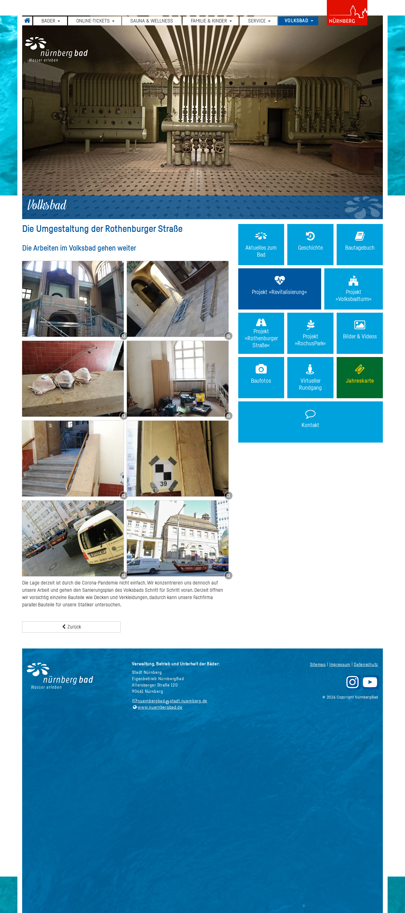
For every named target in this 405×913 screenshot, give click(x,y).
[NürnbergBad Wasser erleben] (202, 49)
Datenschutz (366, 664)
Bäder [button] (48, 20)
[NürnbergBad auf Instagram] (352, 684)
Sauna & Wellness (151, 20)
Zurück (73, 626)
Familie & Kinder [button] (209, 20)
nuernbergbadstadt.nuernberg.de (172, 701)
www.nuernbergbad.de (160, 707)
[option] (202, 117)
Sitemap (318, 664)
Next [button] (338, 120)
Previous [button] (67, 120)
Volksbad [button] (296, 20)
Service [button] (257, 20)
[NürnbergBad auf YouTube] (370, 684)
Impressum (339, 664)
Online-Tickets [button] (93, 20)
